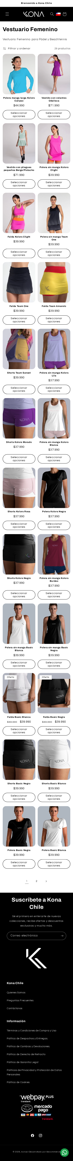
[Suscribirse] (62, 936)
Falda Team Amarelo (54, 306)
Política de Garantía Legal (22, 1062)
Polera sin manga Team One (54, 238)
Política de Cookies (18, 1082)
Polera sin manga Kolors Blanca (54, 443)
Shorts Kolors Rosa (19, 511)
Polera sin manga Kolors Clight (54, 168)
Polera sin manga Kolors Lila (54, 374)
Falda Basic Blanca (19, 717)
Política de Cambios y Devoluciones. (28, 1046)
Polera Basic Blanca (54, 850)
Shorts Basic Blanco (54, 783)
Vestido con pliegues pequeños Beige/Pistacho (19, 168)
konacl (24, 1152)
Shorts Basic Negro (19, 783)
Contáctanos (14, 1008)
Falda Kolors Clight (19, 236)
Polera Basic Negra (19, 850)
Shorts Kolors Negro (19, 578)
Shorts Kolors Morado (19, 442)
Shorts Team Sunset (19, 373)
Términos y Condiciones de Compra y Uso (31, 1030)
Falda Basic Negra (54, 717)
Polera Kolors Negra (54, 511)
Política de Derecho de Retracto (26, 1054)
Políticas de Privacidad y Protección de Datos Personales (34, 1072)
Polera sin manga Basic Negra (54, 649)
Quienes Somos (16, 992)
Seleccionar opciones (19, 114)
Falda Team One (19, 306)
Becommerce (53, 1152)
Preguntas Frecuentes (20, 1000)
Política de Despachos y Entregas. (27, 1038)
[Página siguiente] (46, 881)
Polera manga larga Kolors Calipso (19, 99)
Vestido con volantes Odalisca (54, 99)
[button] (7, 14)
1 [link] (27, 881)
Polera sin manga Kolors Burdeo (54, 579)
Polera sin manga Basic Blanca (19, 649)
